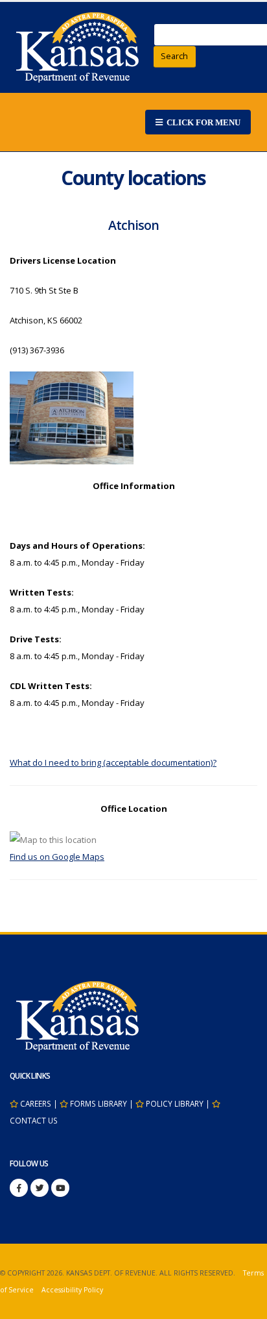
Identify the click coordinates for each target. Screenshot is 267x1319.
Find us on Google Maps (57, 856)
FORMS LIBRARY (98, 1103)
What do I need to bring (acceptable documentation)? (113, 762)
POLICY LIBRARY (174, 1103)
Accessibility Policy (72, 1289)
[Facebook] (19, 1188)
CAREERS (35, 1103)
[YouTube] (60, 1188)
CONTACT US (34, 1120)
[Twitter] (39, 1188)
